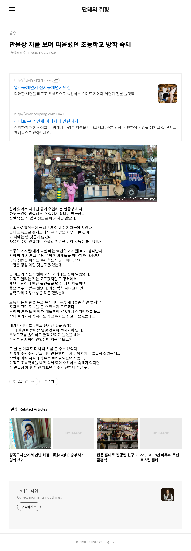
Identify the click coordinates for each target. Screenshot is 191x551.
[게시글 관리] (33, 381)
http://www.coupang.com (34, 114)
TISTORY (96, 542)
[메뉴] (12, 9)
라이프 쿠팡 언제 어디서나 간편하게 (46, 121)
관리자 (111, 542)
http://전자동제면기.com (32, 80)
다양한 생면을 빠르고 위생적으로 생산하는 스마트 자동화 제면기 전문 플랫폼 (74, 93)
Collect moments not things (39, 497)
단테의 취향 (95, 9)
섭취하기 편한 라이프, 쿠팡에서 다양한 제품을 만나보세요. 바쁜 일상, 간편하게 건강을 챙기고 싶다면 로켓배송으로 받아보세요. (95, 130)
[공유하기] (27, 381)
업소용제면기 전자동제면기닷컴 (42, 87)
